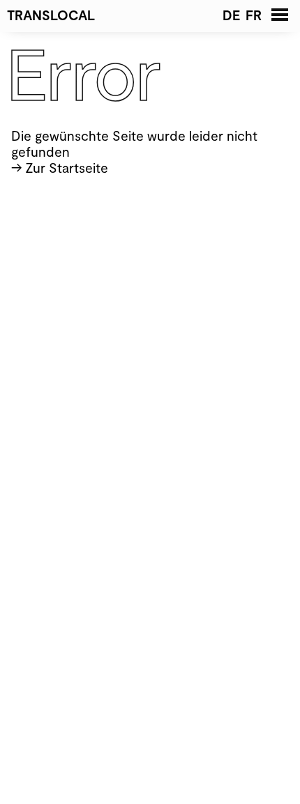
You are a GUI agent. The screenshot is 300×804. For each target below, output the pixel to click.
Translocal (51, 15)
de (231, 15)
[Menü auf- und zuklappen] (280, 15)
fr (254, 15)
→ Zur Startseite (59, 168)
